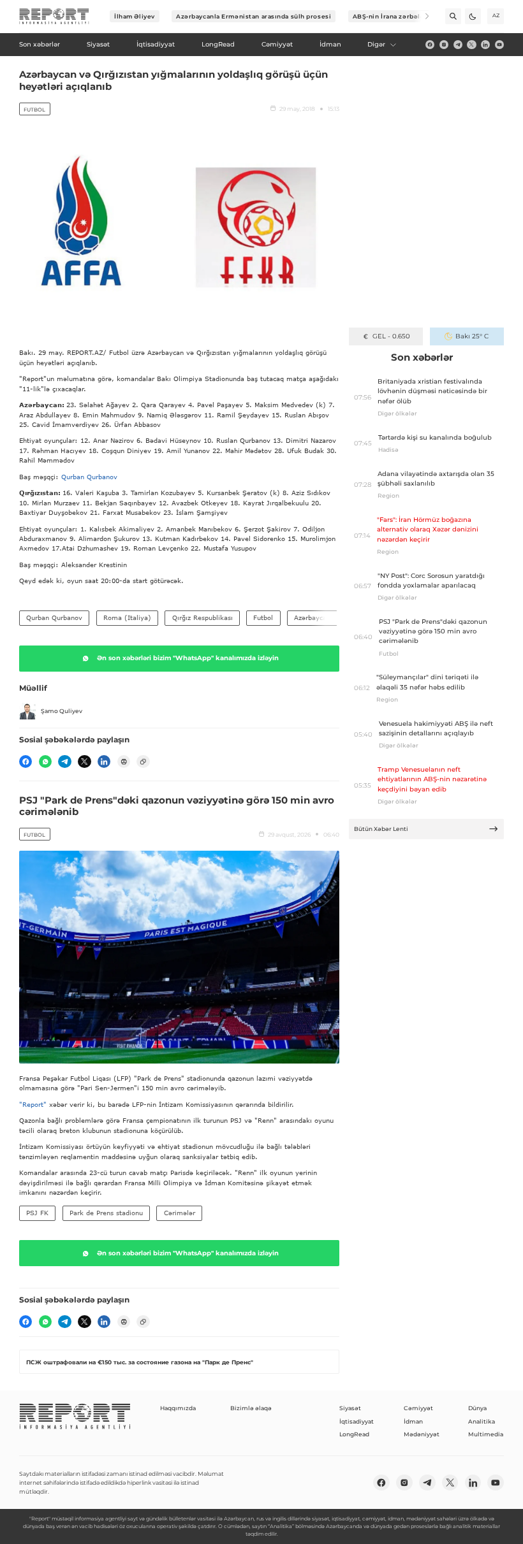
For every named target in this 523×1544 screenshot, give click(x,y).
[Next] (421, 16)
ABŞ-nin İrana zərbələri (391, 16)
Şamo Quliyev (61, 710)
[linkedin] (485, 44)
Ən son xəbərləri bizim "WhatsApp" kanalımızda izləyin (188, 658)
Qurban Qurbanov (89, 476)
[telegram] (457, 44)
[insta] (443, 44)
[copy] (142, 761)
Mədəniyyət (421, 1434)
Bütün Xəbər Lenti (381, 828)
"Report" (33, 1104)
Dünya (477, 1407)
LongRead (354, 1434)
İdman (413, 1421)
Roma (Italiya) (127, 617)
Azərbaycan (312, 617)
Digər (376, 44)
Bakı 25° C (472, 336)
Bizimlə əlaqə (251, 1407)
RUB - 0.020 (391, 336)
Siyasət (350, 1407)
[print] (123, 761)
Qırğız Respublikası (202, 617)
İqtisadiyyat (356, 1421)
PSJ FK (37, 1212)
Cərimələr (179, 1212)
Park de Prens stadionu (106, 1212)
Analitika (481, 1421)
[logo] (54, 16)
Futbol (34, 109)
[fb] (429, 44)
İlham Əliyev (134, 16)
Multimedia (485, 1434)
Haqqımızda (178, 1407)
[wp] (45, 761)
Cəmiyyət (418, 1407)
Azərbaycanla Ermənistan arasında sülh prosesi (253, 16)
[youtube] (499, 44)
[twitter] (471, 44)
